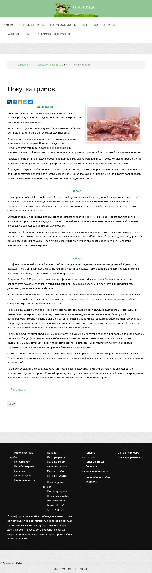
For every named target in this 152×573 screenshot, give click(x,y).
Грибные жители (95, 461)
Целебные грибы (24, 466)
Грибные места (56, 461)
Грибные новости (24, 480)
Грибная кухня (23, 475)
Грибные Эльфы (57, 475)
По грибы (52, 452)
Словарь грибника (129, 457)
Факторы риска (56, 457)
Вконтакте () (20, 389)
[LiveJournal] (9, 102)
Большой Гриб (55, 505)
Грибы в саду (22, 461)
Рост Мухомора (56, 500)
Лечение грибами (129, 452)
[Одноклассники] (20, 102)
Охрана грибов (56, 471)
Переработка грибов (97, 477)
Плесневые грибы (58, 495)
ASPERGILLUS (55, 509)
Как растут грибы (57, 491)
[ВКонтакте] (30, 102)
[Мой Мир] (15, 102)
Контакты (91, 481)
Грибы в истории (57, 466)
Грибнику (19, 470)
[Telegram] (25, 102)
